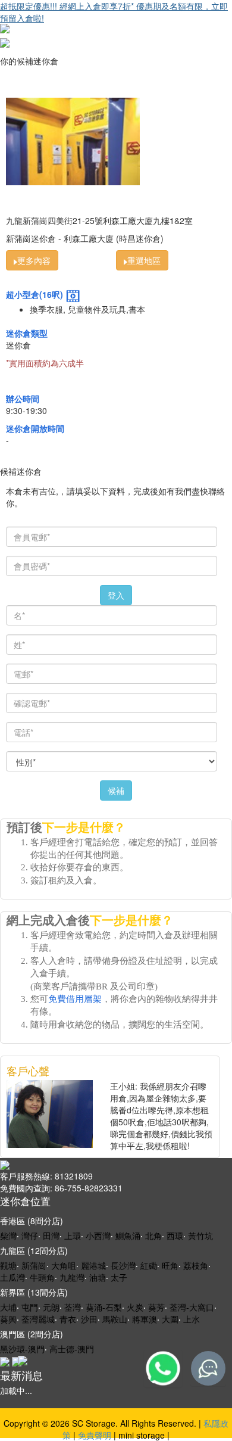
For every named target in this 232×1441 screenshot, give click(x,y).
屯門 (29, 1307)
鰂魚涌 (127, 1235)
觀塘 (8, 1265)
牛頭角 (42, 1277)
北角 (153, 1235)
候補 (116, 790)
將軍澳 (144, 1319)
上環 (72, 1235)
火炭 (135, 1307)
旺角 (170, 1265)
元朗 (51, 1307)
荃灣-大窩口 (192, 1307)
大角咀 (63, 1265)
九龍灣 (71, 1277)
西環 (175, 1235)
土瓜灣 (12, 1277)
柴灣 (8, 1235)
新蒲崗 (33, 1265)
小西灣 (98, 1235)
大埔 (8, 1307)
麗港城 (93, 1265)
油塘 (97, 1277)
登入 (116, 595)
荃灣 (72, 1307)
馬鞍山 (114, 1319)
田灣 (51, 1235)
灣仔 (29, 1235)
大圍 (170, 1319)
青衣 (67, 1319)
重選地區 (144, 260)
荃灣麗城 (38, 1319)
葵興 (8, 1319)
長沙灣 (123, 1265)
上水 (191, 1319)
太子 (119, 1277)
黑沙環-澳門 (22, 1349)
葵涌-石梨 (104, 1307)
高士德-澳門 (71, 1349)
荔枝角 (195, 1265)
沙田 (89, 1319)
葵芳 (156, 1307)
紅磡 (148, 1265)
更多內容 (34, 260)
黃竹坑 (200, 1235)
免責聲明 (94, 1435)
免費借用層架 (75, 999)
